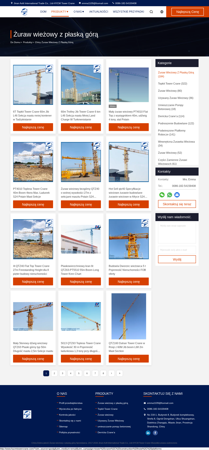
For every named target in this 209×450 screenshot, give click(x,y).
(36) (175, 98)
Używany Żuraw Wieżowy (111, 420)
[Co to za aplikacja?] (169, 195)
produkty (27, 42)
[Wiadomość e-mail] (177, 195)
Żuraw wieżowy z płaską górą (113, 403)
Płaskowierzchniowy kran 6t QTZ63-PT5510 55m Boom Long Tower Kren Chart (80, 270)
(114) (171, 116)
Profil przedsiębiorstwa (70, 403)
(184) (176, 74)
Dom (43, 11)
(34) (176, 143)
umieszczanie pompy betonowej (114, 426)
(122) (176, 123)
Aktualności (98, 11)
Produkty (58, 11)
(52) (170, 152)
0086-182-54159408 (126, 3)
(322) (172, 83)
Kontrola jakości (67, 414)
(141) (171, 132)
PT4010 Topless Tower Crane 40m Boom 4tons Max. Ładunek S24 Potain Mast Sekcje (31, 192)
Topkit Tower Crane (108, 409)
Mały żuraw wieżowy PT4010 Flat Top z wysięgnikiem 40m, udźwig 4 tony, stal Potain (128, 115)
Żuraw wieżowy (105, 414)
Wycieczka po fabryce (70, 409)
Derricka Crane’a (106, 432)
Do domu (15, 42)
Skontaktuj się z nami (70, 420)
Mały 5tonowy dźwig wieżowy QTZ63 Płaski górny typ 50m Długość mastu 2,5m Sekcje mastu (33, 347)
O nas (78, 11)
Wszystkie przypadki (128, 11)
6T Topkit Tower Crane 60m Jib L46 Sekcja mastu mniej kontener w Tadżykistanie (32, 115)
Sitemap (63, 426)
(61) (172, 162)
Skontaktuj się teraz (177, 204)
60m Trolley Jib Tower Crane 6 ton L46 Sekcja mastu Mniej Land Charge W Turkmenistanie (80, 115)
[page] (111, 373)
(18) (170, 107)
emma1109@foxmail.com (95, 3)
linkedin (148, 432)
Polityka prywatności (69, 432)
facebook (155, 432)
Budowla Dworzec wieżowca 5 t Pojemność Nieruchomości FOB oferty (127, 270)
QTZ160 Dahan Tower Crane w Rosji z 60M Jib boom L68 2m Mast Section (127, 347)
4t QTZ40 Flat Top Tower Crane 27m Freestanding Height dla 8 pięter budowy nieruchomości (31, 270)
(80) (170, 90)
